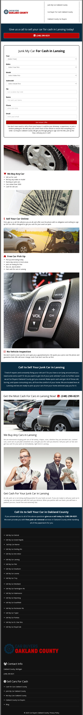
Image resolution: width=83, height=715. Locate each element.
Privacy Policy (54, 713)
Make (8, 64)
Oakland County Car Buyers (15, 700)
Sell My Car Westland (13, 584)
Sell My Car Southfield (13, 603)
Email (8, 114)
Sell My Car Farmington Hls (15, 589)
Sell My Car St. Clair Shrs (14, 622)
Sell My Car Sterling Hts (14, 549)
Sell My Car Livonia (12, 573)
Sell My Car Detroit (12, 535)
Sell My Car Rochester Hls (15, 608)
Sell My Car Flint (11, 564)
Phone (8, 105)
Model (8, 72)
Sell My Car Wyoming (13, 598)
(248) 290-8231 (70, 396)
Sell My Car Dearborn (13, 569)
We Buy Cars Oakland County (16, 696)
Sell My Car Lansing (13, 560)
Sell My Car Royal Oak (13, 627)
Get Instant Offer (41, 122)
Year (8, 56)
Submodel (10, 81)
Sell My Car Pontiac (13, 618)
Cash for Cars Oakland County (16, 687)
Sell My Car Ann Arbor (13, 554)
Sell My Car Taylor (12, 613)
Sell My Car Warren (13, 544)
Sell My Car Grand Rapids (14, 540)
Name (8, 97)
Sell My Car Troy (11, 578)
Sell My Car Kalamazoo (14, 593)
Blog (7, 704)
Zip (7, 89)
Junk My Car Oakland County (16, 691)
